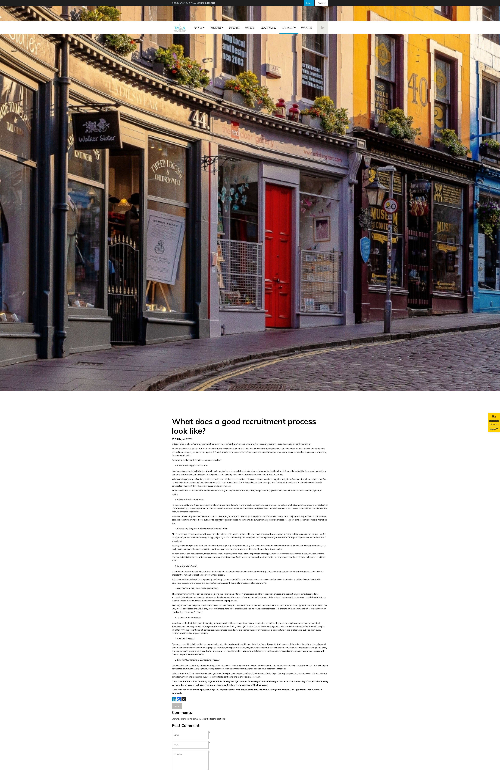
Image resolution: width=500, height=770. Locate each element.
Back (176, 706)
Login (308, 3)
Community (287, 27)
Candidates (215, 27)
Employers (234, 27)
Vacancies (250, 27)
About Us (198, 27)
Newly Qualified (268, 27)
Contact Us (306, 27)
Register (322, 3)
